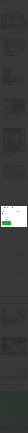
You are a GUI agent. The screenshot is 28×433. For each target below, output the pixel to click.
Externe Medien (6, 217)
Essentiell (5, 213)
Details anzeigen (5, 219)
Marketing (5, 214)
